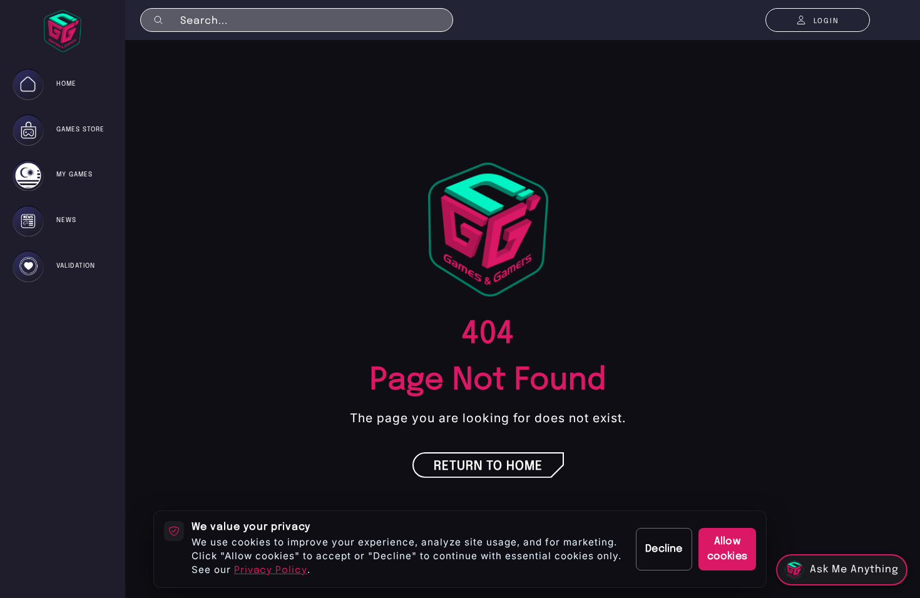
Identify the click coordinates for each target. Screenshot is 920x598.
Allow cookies (727, 549)
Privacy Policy (270, 570)
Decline (663, 549)
